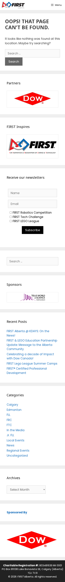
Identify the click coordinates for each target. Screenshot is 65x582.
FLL (8, 415)
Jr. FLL (10, 435)
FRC (9, 420)
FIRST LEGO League (26, 221)
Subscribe (32, 230)
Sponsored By (17, 512)
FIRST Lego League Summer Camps (32, 364)
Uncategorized (17, 456)
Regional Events (18, 451)
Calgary (12, 405)
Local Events (15, 440)
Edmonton (14, 410)
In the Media (15, 430)
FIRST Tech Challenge (28, 217)
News (10, 445)
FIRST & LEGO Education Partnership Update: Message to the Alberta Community (32, 345)
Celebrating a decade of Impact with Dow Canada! (30, 356)
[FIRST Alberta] (13, 5)
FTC (9, 425)
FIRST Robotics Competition (32, 213)
